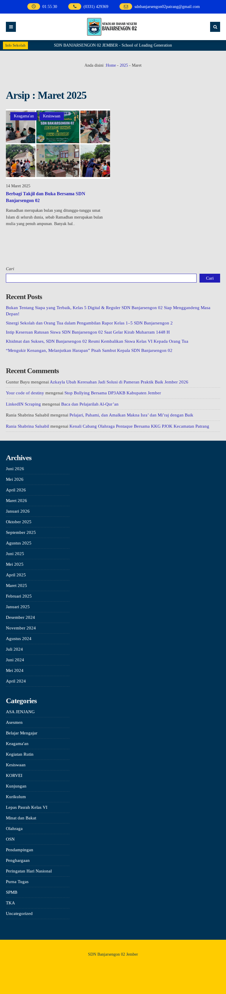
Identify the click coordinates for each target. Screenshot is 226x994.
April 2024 (16, 681)
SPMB (11, 892)
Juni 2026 (15, 468)
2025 (124, 65)
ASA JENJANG (20, 711)
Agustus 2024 (18, 638)
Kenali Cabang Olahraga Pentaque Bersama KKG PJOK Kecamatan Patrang (139, 426)
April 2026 (16, 490)
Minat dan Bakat (21, 818)
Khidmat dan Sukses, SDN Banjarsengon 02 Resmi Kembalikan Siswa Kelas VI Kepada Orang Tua (97, 341)
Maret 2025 (16, 585)
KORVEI (14, 775)
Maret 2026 (16, 500)
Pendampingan (19, 849)
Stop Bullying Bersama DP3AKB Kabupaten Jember (112, 393)
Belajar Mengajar (21, 733)
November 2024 (21, 628)
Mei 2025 (15, 564)
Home (111, 65)
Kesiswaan (51, 116)
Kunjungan (16, 786)
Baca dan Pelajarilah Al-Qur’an (90, 404)
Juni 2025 (15, 553)
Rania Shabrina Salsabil (27, 426)
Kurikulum (16, 796)
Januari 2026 (18, 511)
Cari (10, 268)
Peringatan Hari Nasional (29, 871)
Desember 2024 (20, 617)
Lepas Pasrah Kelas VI (26, 807)
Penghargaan (18, 860)
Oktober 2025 (18, 521)
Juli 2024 (14, 649)
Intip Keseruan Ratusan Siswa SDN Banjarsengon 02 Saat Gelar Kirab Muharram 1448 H (88, 332)
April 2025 (16, 575)
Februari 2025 (19, 596)
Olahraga (14, 828)
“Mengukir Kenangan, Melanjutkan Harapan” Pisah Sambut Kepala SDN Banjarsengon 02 (89, 350)
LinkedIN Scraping (23, 404)
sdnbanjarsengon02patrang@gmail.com (167, 6)
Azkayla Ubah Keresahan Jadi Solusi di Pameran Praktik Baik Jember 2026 (119, 382)
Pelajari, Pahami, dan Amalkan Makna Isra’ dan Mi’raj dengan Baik (131, 415)
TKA (10, 902)
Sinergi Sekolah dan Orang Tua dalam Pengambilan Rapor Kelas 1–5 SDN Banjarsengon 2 (89, 323)
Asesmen (14, 722)
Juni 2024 (15, 659)
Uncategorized (19, 913)
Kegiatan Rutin (20, 754)
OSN (10, 839)
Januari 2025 (18, 606)
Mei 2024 (15, 670)
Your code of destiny (25, 393)
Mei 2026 (15, 479)
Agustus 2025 (18, 543)
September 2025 (21, 532)
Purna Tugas (17, 881)
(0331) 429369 (96, 6)
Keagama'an (24, 116)
